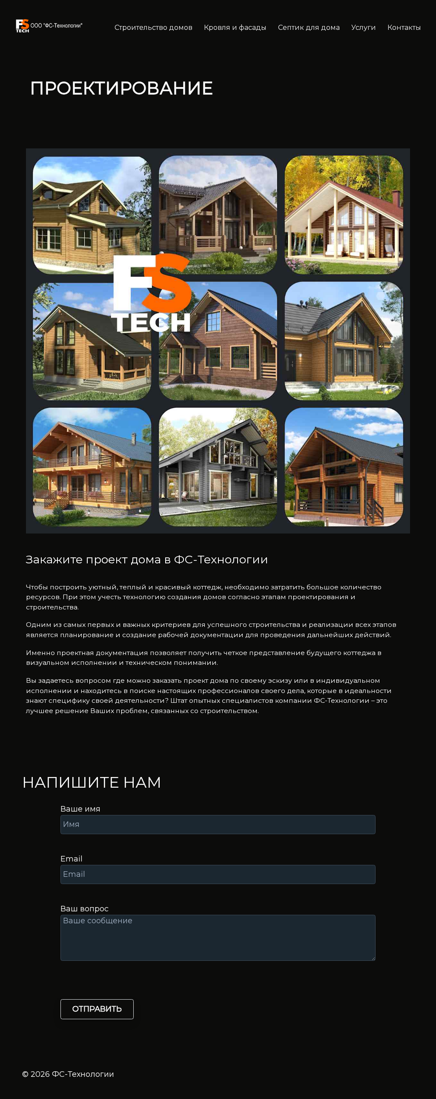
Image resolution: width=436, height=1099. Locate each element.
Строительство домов (153, 27)
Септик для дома (309, 27)
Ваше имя (80, 809)
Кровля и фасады (235, 27)
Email (71, 859)
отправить (97, 1009)
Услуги (363, 27)
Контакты (404, 27)
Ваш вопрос (84, 908)
